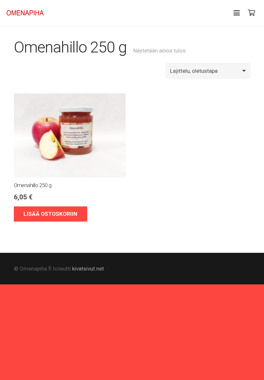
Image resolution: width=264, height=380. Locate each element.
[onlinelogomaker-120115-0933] (25, 13)
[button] (236, 13)
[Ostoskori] (251, 13)
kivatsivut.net (88, 268)
